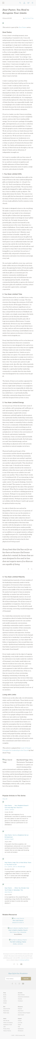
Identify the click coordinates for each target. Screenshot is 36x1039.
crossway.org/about (24, 960)
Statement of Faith (7, 1024)
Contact (20, 1020)
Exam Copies (21, 1014)
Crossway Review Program (24, 1012)
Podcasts (20, 1008)
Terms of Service (7, 1030)
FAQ (19, 1026)
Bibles (4, 996)
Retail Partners (21, 994)
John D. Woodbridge (19, 866)
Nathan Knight (9, 839)
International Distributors (23, 996)
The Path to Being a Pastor (18, 942)
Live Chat (20, 1022)
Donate (5, 1003)
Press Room (20, 1010)
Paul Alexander (21, 932)
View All (5, 799)
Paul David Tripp (29, 18)
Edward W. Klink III (18, 922)
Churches (20, 998)
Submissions (21, 1028)
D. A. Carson (8, 866)
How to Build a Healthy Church (18, 930)
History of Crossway (8, 1022)
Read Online (6, 1010)
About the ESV (6, 1008)
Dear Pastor (22, 27)
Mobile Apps (6, 1012)
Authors (5, 1000)
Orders (19, 1024)
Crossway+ (20, 1000)
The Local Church (18, 920)
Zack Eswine (8, 892)
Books (4, 994)
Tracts (4, 998)
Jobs (4, 1026)
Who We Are (6, 1020)
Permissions (20, 1030)
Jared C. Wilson (9, 809)
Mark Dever (13, 932)
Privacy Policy (6, 1028)
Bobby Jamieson (18, 944)
